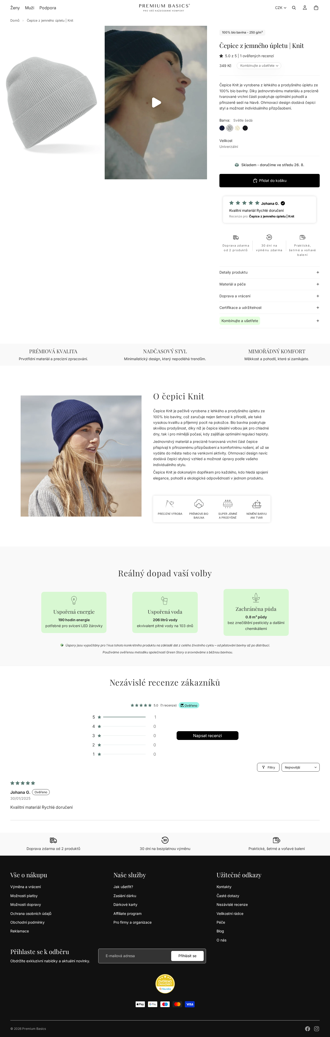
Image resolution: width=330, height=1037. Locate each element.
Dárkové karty (125, 904)
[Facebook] (307, 1029)
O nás (221, 940)
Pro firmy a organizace (132, 922)
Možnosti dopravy (25, 904)
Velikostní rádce (230, 913)
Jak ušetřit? (123, 886)
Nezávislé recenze (232, 904)
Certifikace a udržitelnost (240, 307)
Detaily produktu (233, 272)
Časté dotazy (228, 895)
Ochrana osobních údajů (30, 913)
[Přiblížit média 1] (51, 102)
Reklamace (19, 931)
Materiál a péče (232, 284)
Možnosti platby (24, 895)
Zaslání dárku (124, 895)
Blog (220, 931)
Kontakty (224, 886)
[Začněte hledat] (294, 7)
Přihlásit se (187, 956)
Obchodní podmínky (27, 922)
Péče (221, 922)
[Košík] (316, 7)
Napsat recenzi (207, 735)
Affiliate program (127, 913)
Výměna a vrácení (25, 886)
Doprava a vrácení (234, 296)
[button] (222, 56)
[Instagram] (317, 1029)
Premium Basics (34, 1029)
